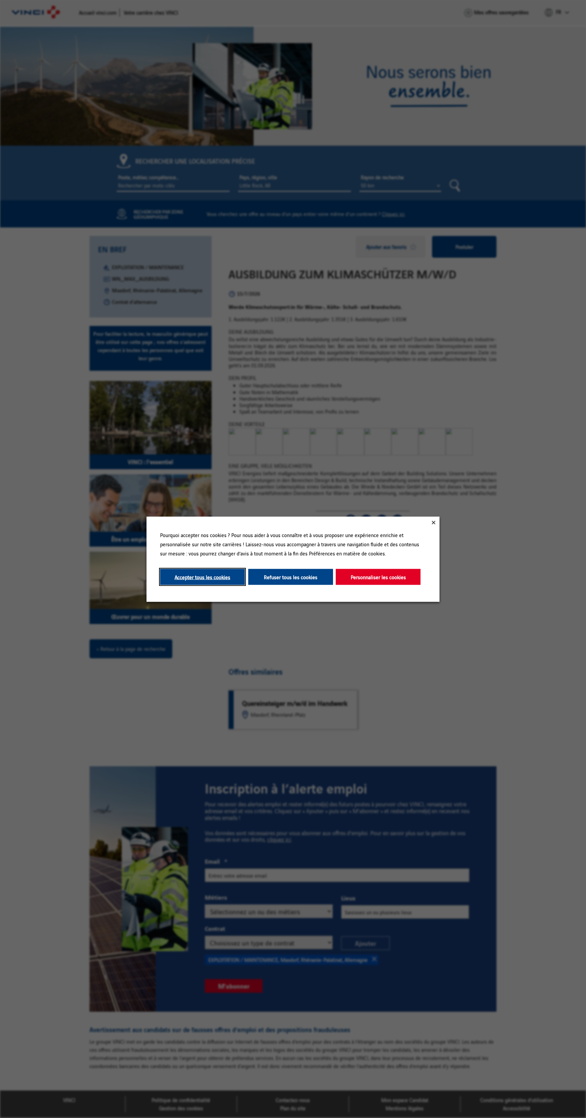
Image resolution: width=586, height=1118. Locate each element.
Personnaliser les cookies (378, 576)
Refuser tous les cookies (290, 576)
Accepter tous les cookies (202, 576)
